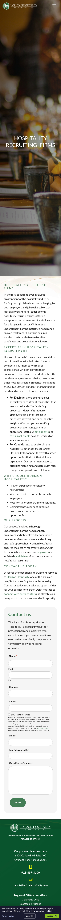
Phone (13, 701)
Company (14, 686)
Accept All (52, 916)
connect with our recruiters (20, 593)
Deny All (29, 916)
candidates (20, 556)
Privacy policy (8, 916)
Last (10, 680)
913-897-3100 (30, 872)
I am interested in (19, 750)
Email (12, 735)
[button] (54, 6)
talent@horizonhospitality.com (30, 885)
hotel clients (41, 431)
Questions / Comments (21, 763)
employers (43, 552)
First (10, 669)
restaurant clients (20, 435)
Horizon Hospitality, (18, 576)
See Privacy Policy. (43, 728)
